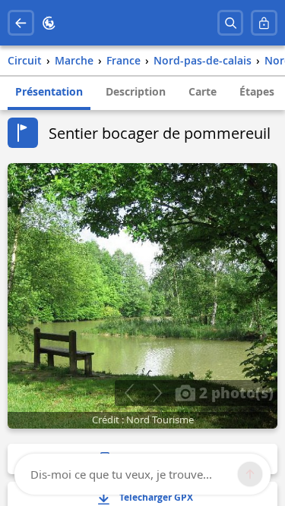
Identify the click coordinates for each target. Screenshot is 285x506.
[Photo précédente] (129, 393)
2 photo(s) (234, 392)
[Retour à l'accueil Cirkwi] (49, 23)
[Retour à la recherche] (21, 23)
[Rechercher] (230, 23)
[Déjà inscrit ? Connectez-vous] (264, 23)
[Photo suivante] (157, 393)
